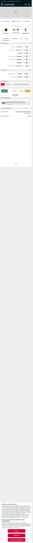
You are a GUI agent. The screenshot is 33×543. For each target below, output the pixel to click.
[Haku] (25, 4)
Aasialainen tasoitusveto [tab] (21, 84)
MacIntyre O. (13, 59)
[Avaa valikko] (29, 4)
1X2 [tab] (3, 84)
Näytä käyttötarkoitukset (16, 540)
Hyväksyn (16, 531)
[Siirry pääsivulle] (9, 5)
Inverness (25, 33)
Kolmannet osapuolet (23, 517)
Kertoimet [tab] (15, 38)
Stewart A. (14, 77)
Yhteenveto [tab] (5, 38)
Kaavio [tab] (27, 38)
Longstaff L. (12, 50)
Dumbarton (6, 33)
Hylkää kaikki (16, 535)
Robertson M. (12, 56)
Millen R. (14, 47)
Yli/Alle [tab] (9, 84)
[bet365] (4, 91)
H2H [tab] (21, 38)
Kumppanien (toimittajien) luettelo (10, 527)
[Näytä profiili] (6, 30)
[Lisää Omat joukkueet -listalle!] (1, 29)
